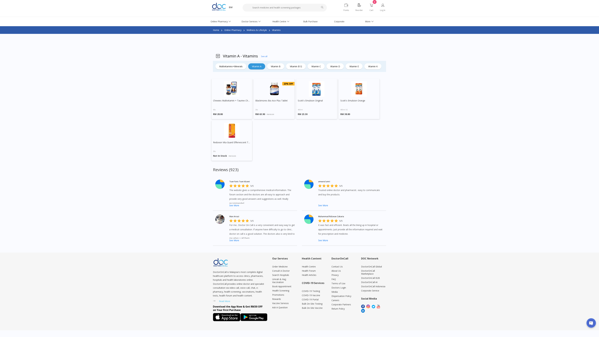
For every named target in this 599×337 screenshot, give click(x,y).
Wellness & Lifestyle (257, 30)
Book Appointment (281, 286)
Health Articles (309, 275)
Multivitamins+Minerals (231, 66)
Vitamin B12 (296, 66)
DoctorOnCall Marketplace (368, 272)
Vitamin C (316, 66)
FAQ (333, 279)
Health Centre (279, 21)
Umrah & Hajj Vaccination (279, 281)
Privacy (335, 275)
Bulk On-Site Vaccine (312, 307)
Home (216, 30)
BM (230, 7)
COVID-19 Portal (310, 299)
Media (334, 291)
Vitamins (276, 30)
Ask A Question (280, 307)
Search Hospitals (280, 275)
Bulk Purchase (310, 21)
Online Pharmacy (219, 21)
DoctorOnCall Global (371, 266)
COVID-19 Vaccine (311, 295)
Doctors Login (338, 287)
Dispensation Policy (341, 296)
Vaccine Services (280, 303)
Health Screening (280, 290)
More (367, 21)
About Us (336, 270)
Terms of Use (338, 283)
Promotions (278, 294)
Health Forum (309, 270)
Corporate (339, 21)
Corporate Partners (341, 304)
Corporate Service (370, 290)
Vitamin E (354, 66)
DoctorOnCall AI (369, 282)
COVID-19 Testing (311, 291)
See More (234, 205)
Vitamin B (275, 66)
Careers (335, 300)
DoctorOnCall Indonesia (373, 286)
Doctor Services (249, 21)
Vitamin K (373, 66)
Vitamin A (256, 66)
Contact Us (337, 266)
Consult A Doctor (281, 270)
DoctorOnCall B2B (370, 277)
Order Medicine (280, 266)
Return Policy (338, 308)
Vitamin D (335, 66)
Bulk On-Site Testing (312, 303)
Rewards (276, 299)
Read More (224, 301)
